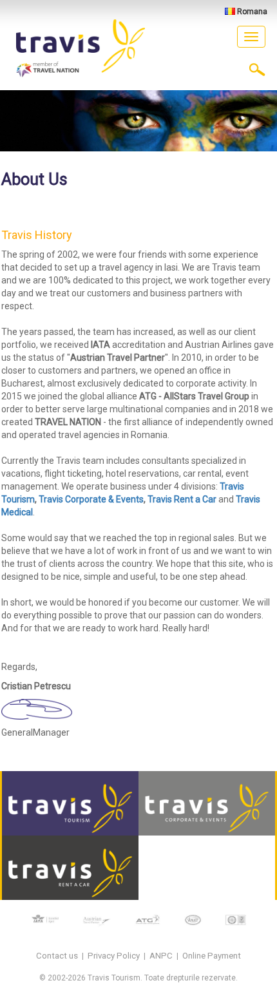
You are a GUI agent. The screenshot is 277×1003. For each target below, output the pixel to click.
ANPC (161, 955)
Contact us (57, 955)
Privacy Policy (114, 955)
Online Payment (211, 955)
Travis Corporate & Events (91, 499)
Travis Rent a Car (182, 499)
